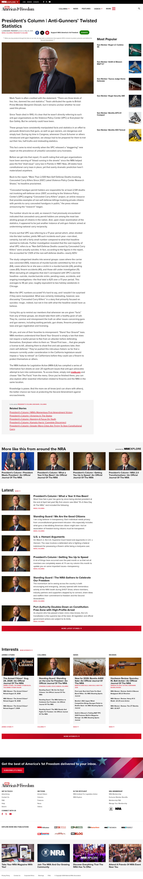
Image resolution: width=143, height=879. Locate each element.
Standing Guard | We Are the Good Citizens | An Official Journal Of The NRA (52, 692)
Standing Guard (45, 686)
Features (86, 8)
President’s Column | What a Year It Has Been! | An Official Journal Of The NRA (52, 475)
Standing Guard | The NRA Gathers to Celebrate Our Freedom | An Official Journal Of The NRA (52, 702)
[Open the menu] (114, 8)
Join (24, 2)
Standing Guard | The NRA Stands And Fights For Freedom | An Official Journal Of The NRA (53, 711)
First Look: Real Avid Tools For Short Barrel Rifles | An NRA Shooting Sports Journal (88, 693)
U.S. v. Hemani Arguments (49, 537)
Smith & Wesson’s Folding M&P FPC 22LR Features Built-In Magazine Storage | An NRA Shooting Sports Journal (88, 716)
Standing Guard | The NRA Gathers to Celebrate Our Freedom (62, 579)
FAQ (3, 800)
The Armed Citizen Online (12, 687)
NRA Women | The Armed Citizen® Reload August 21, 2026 (15, 692)
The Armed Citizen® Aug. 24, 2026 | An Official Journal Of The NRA (16, 681)
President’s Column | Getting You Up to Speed (60, 557)
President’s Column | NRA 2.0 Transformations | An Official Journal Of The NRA (124, 475)
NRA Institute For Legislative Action (85, 794)
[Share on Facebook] (37, 31)
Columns (63, 8)
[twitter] (42, 31)
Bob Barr (36, 404)
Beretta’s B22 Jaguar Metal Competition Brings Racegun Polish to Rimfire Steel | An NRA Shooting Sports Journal (89, 704)
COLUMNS (65, 686)
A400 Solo (92, 685)
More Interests (25, 650)
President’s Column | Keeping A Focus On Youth (33, 419)
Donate (36, 2)
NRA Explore (77, 797)
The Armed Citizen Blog (22, 685)
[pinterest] (47, 31)
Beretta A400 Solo (81, 685)
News (75, 8)
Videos (97, 8)
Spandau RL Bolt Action (119, 685)
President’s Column (25, 404)
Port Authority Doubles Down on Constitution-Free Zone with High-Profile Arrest (61, 608)
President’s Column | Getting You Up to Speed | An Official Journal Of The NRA (87, 475)
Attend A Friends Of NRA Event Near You (125, 865)
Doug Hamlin (56, 686)
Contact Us (5, 797)
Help (3, 803)
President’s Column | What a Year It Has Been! (60, 496)
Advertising (5, 794)
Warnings (41, 875)
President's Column (20, 33)
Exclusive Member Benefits (118, 797)
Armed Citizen (8, 655)
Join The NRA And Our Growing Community (53, 865)
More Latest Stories (80, 628)
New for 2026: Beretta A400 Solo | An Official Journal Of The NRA (89, 681)
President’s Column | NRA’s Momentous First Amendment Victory (41, 412)
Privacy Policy (6, 875)
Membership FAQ (115, 800)
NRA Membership (115, 794)
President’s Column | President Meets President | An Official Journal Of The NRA (17, 475)
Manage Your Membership (118, 803)
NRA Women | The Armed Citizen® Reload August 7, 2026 (15, 707)
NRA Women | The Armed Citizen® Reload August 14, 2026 (15, 699)
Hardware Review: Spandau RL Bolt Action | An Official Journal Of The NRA (125, 681)
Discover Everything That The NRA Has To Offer (88, 865)
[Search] (139, 8)
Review (118, 687)
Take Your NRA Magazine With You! (17, 865)
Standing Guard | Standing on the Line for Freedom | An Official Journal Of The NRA (53, 681)
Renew (29, 2)
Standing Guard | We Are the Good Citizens (59, 516)
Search (4, 806)
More (17, 491)
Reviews (112, 655)
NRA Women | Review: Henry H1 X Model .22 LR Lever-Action (123, 699)
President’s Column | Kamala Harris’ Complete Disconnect (38, 422)
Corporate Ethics (29, 875)
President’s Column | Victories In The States (31, 415)
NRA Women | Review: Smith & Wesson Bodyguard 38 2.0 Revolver (125, 692)
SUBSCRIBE (13, 770)
